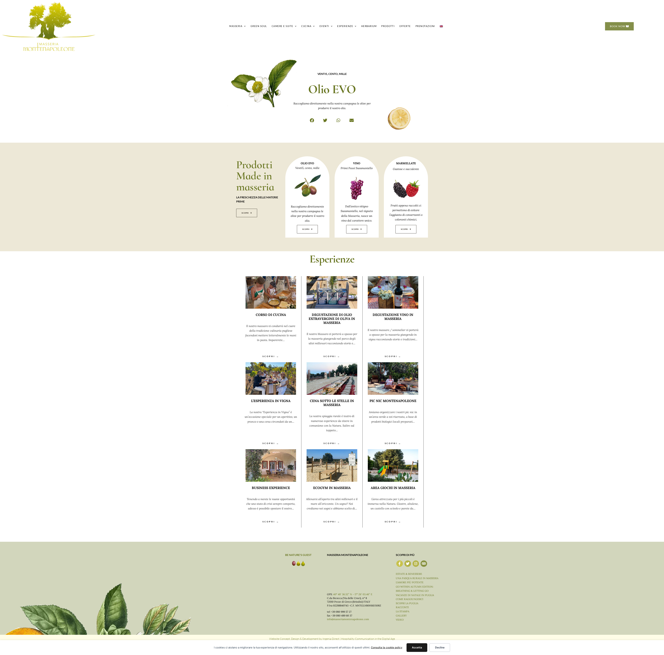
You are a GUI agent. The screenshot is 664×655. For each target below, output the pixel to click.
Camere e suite (282, 26)
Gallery (401, 615)
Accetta (417, 647)
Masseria (235, 26)
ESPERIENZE (345, 26)
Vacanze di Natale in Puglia (415, 595)
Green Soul (259, 26)
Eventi (324, 26)
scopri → (270, 356)
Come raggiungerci (409, 599)
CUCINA (306, 26)
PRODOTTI (388, 26)
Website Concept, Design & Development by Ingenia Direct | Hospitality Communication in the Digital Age (332, 638)
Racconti (402, 607)
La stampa (402, 611)
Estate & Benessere (409, 573)
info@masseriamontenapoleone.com (348, 619)
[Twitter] (407, 563)
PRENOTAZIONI (425, 26)
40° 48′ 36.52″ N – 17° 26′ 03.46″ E (352, 594)
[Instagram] (416, 563)
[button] (312, 120)
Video (400, 619)
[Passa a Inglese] (441, 26)
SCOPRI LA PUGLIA (407, 603)
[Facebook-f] (399, 563)
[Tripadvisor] (424, 563)
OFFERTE (405, 26)
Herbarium (369, 26)
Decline (440, 647)
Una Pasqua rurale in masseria (417, 578)
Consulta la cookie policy (386, 647)
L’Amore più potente (409, 582)
